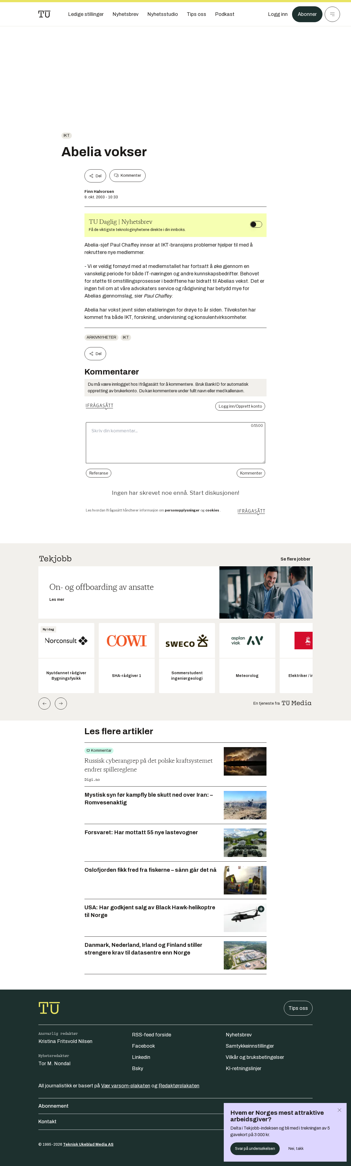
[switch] (256, 224)
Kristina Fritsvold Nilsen (65, 1041)
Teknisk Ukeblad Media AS (88, 1144)
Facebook (143, 1046)
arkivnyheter (101, 337)
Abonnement (53, 1106)
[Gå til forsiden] (44, 14)
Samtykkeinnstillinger (250, 1046)
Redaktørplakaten (178, 1085)
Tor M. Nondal (54, 1063)
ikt (67, 135)
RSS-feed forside (151, 1035)
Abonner (307, 14)
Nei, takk (296, 1149)
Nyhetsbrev (239, 1035)
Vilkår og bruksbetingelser (255, 1057)
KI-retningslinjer (243, 1068)
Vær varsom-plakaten (125, 1085)
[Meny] (332, 14)
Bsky (137, 1068)
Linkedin (141, 1057)
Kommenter (131, 175)
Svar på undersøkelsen (255, 1149)
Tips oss (298, 1008)
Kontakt (47, 1121)
